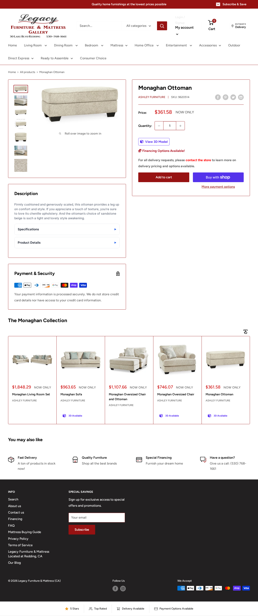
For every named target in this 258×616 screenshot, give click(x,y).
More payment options (218, 187)
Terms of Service (20, 545)
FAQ (11, 525)
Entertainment (177, 45)
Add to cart (164, 177)
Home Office (144, 45)
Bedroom (92, 45)
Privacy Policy (18, 539)
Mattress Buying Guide (24, 532)
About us (14, 506)
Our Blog (14, 563)
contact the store (198, 160)
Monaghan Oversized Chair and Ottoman (127, 397)
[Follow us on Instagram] (123, 588)
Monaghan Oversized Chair (175, 394)
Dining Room (63, 45)
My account (184, 27)
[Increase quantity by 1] (180, 126)
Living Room (33, 45)
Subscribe (82, 529)
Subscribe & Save (234, 4)
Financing (15, 519)
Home (12, 45)
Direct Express (18, 58)
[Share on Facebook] (218, 97)
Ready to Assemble (55, 58)
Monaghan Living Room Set (31, 394)
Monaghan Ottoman (219, 394)
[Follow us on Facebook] (115, 588)
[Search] (162, 25)
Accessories (208, 45)
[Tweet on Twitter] (233, 97)
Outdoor (234, 45)
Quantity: (145, 126)
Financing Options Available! (163, 151)
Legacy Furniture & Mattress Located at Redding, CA (28, 554)
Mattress (116, 45)
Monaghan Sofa (71, 394)
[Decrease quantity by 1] (159, 126)
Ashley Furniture (151, 97)
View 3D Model (156, 142)
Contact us (16, 512)
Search (13, 499)
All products (27, 72)
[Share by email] (241, 97)
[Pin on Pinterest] (225, 97)
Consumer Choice (93, 58)
